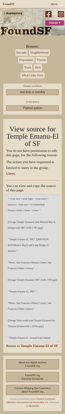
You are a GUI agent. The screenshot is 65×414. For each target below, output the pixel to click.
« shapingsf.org (13, 13)
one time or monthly (32, 92)
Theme (41, 60)
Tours (27, 67)
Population (26, 60)
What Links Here (32, 75)
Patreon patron (32, 108)
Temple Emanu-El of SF (39, 346)
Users (10, 173)
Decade (21, 52)
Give (38, 67)
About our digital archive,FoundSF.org (32, 364)
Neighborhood (39, 52)
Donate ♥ (54, 22)
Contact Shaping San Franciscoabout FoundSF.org (32, 390)
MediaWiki (34, 406)
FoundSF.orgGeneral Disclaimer (33, 377)
